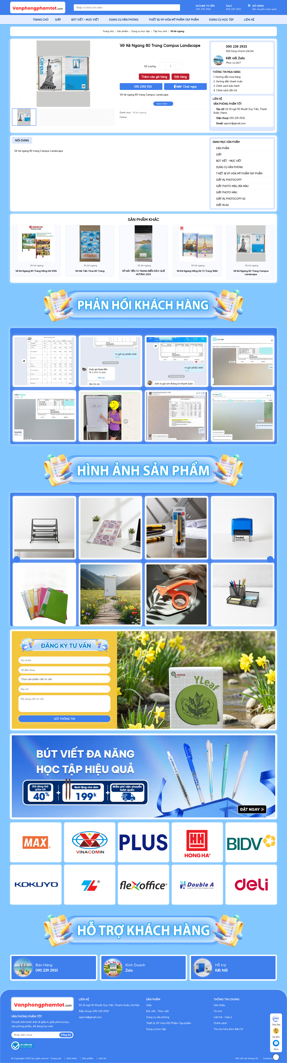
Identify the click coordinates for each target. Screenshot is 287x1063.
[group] (143, 776)
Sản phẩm (122, 31)
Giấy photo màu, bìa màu (232, 186)
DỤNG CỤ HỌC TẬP (221, 19)
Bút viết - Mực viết (228, 160)
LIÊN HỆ (249, 19)
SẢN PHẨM (153, 999)
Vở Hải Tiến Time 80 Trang (89, 270)
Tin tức (218, 1011)
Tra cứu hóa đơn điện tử (228, 1029)
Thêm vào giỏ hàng (154, 76)
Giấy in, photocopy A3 (230, 198)
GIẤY (58, 19)
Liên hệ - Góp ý (223, 1017)
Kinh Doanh (135, 965)
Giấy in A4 (222, 205)
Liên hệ (102, 1058)
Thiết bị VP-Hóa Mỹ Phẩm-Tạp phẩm (239, 173)
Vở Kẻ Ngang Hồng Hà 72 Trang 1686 (197, 270)
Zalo (129, 970)
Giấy (219, 154)
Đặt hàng (180, 76)
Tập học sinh (160, 31)
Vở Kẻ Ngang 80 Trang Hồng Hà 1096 (36, 270)
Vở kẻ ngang (177, 31)
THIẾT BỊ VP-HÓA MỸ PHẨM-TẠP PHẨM (174, 19)
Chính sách (221, 1023)
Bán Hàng (44, 965)
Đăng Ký (66, 1034)
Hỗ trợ (220, 965)
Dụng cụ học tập (141, 31)
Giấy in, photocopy (229, 179)
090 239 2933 (47, 970)
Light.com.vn (42, 1058)
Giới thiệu (219, 1005)
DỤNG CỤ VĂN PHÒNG (123, 19)
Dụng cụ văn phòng (229, 167)
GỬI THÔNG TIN (64, 718)
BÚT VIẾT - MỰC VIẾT (85, 19)
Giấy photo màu (226, 192)
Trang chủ (108, 31)
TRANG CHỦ (40, 19)
